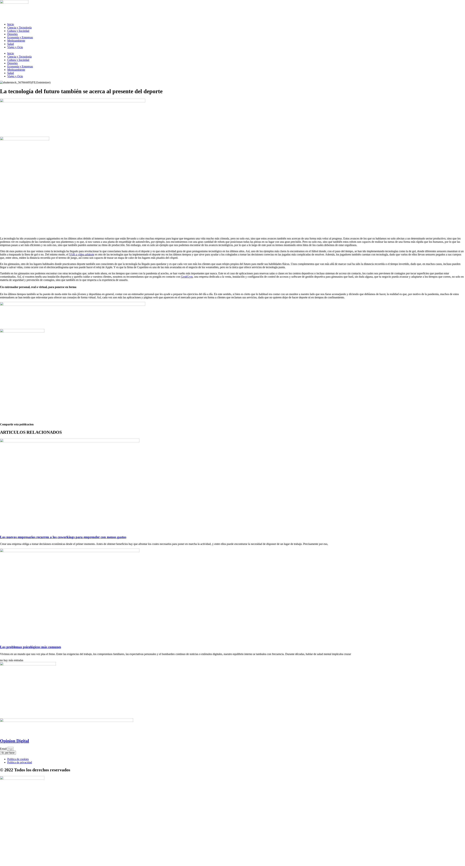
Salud (10, 43)
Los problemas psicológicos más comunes (30, 647)
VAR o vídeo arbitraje (81, 254)
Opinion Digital (14, 740)
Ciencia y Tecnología (19, 27)
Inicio (10, 24)
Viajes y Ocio (15, 47)
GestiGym (187, 276)
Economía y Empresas (20, 37)
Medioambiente (16, 40)
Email (3, 748)
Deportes (12, 34)
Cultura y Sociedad (18, 30)
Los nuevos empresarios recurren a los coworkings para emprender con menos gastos (63, 537)
